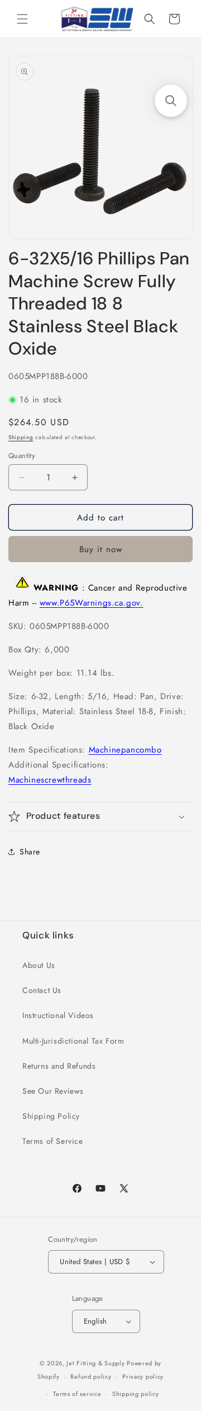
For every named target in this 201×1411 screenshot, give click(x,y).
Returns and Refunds (58, 1065)
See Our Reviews (53, 1091)
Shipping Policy (51, 1116)
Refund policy (90, 1376)
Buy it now (100, 549)
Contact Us (41, 990)
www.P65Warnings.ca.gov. (91, 603)
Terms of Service (52, 1141)
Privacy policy (143, 1376)
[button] (22, 19)
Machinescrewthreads (49, 780)
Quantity (21, 455)
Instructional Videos (58, 1015)
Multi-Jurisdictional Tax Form (73, 1040)
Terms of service (77, 1393)
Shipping (21, 437)
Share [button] (30, 851)
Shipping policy (135, 1393)
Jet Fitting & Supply (95, 1363)
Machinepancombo (125, 750)
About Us (38, 965)
